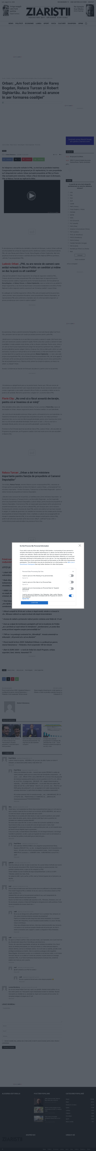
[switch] (71, 575)
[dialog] (48, 575)
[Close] (80, 546)
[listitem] (48, 572)
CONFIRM (34, 602)
